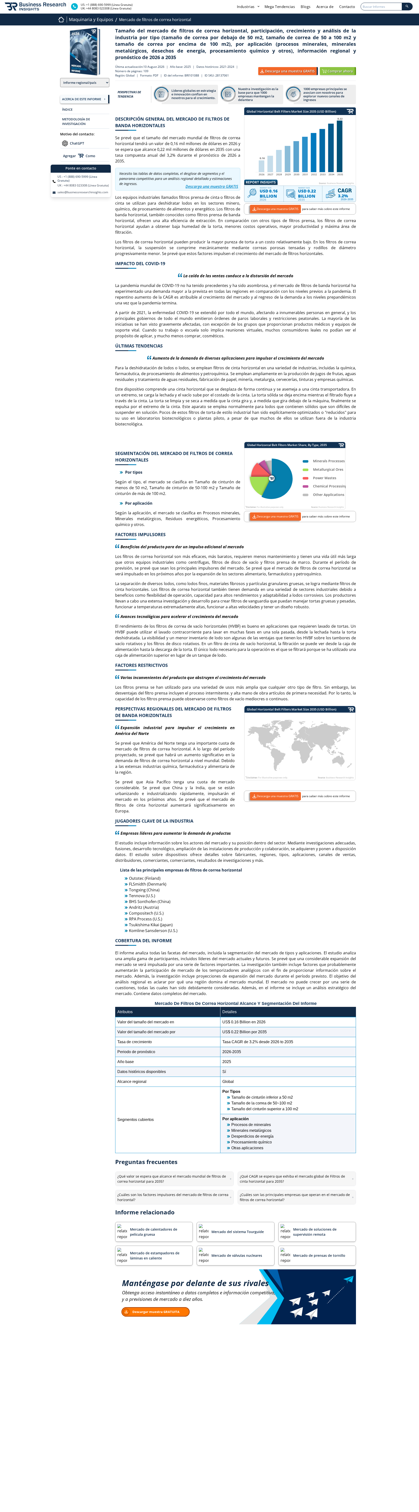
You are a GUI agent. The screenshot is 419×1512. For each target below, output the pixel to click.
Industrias (246, 6)
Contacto (347, 6)
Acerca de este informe (81, 99)
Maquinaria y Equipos (91, 19)
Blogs (306, 6)
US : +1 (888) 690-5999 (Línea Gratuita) (77, 179)
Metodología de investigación (76, 121)
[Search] (407, 6)
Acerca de (325, 6)
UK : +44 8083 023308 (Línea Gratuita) (83, 185)
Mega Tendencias (280, 6)
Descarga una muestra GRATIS (277, 209)
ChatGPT (77, 143)
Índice (67, 109)
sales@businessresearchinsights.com (82, 192)
